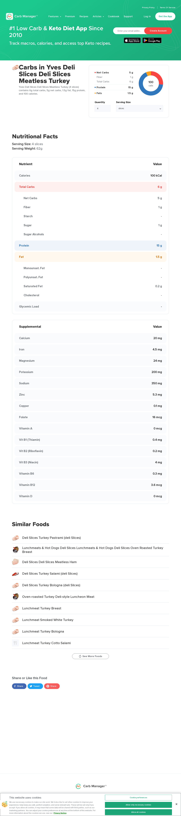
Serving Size (123, 102)
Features (53, 16)
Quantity (100, 102)
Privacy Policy (148, 7)
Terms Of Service (167, 7)
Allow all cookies (138, 812)
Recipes (83, 16)
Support (128, 16)
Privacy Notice (60, 813)
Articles (97, 16)
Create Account (158, 30)
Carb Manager (22, 16)
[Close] (176, 804)
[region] (90, 804)
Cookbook (113, 16)
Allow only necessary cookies (138, 804)
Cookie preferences (138, 797)
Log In (147, 16)
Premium (70, 16)
